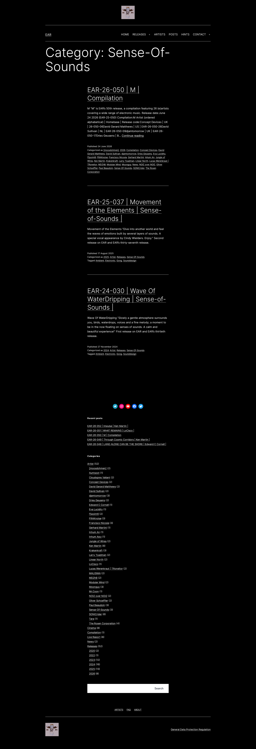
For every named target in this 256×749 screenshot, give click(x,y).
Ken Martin (99, 161)
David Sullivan (113, 153)
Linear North (141, 161)
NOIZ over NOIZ (147, 164)
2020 (92, 650)
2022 (92, 655)
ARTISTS (159, 34)
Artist (113, 257)
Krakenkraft (112, 161)
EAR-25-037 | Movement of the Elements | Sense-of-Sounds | (124, 210)
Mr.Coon (94, 591)
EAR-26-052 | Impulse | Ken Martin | (107, 426)
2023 (92, 659)
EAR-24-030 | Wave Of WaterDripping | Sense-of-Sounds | (126, 299)
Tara (91, 618)
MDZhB (102, 164)
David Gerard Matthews (102, 486)
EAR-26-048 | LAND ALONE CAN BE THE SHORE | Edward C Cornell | (126, 444)
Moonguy (126, 164)
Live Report (93, 637)
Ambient (100, 260)
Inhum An (149, 157)
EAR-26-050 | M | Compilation (104, 435)
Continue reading (133, 135)
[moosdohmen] (111, 150)
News (135, 164)
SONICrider (138, 168)
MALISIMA (95, 573)
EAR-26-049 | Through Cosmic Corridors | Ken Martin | (118, 439)
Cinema (91, 628)
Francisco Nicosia (118, 157)
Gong (119, 260)
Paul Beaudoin (106, 168)
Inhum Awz (95, 536)
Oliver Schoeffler (98, 600)
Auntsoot (94, 472)
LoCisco (93, 564)
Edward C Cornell (99, 504)
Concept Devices (148, 150)
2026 (122, 150)
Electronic (110, 260)
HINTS (185, 34)
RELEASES (139, 34)
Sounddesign (129, 260)
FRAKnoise (102, 157)
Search (159, 688)
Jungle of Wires (98, 541)
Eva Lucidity (159, 153)
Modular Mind (114, 164)
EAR (48, 35)
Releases (121, 257)
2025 (106, 257)
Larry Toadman (126, 161)
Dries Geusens (144, 153)
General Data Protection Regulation (191, 729)
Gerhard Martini (136, 157)
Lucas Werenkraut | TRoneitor (106, 568)
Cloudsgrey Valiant (99, 477)
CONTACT (199, 34)
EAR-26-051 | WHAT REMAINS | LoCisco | (110, 430)
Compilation (132, 150)
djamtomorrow (128, 153)
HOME (125, 34)
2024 (106, 350)
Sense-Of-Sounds (123, 168)
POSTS (173, 34)
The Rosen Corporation (102, 623)
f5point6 (91, 157)
